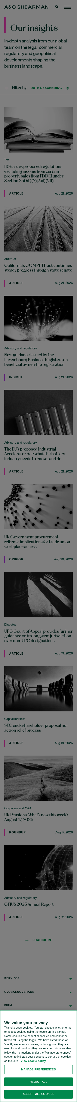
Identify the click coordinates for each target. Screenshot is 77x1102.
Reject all (38, 1081)
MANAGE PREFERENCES (38, 1069)
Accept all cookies (38, 1094)
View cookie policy (33, 1061)
